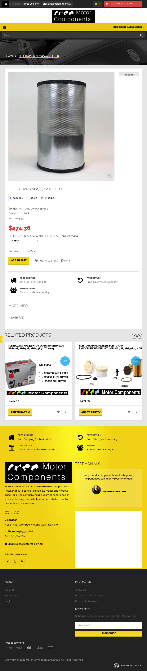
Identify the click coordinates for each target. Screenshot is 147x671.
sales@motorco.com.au (58, 3)
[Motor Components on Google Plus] (22, 562)
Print (67, 260)
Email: (11, 543)
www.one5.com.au (131, 665)
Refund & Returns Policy (89, 595)
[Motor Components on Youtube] (15, 562)
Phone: (11, 531)
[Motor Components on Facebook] (8, 562)
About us (80, 589)
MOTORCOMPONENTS (33, 208)
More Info (18, 306)
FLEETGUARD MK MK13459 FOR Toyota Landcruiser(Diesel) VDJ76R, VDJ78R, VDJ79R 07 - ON (110, 347)
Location (12, 519)
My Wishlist (11, 595)
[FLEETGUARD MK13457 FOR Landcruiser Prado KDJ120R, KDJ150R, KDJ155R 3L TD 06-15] (38, 377)
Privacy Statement (86, 601)
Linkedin (48, 197)
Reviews (16, 317)
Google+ (33, 197)
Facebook (17, 197)
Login (8, 601)
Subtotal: (13, 251)
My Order (10, 589)
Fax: (7, 536)
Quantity (13, 241)
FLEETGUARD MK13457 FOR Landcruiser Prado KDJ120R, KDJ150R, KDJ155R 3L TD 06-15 (36, 347)
